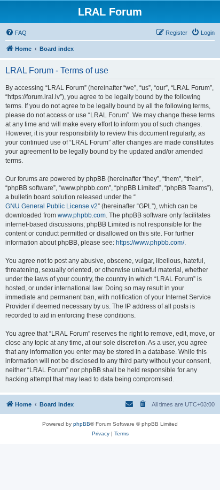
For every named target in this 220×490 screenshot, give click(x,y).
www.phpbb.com (82, 215)
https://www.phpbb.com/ (150, 242)
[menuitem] (16, 32)
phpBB (81, 424)
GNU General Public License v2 (51, 206)
